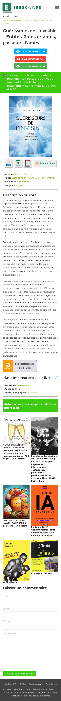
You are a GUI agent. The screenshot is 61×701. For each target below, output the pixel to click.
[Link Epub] (18, 163)
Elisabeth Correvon (23, 174)
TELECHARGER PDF (33, 58)
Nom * (6, 596)
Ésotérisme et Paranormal (25, 177)
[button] (30, 378)
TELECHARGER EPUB (33, 66)
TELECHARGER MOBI (33, 51)
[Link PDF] (28, 163)
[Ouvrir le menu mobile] (57, 7)
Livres (15, 16)
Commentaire (11, 633)
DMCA (22, 684)
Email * (6, 608)
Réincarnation (47, 177)
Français (18, 185)
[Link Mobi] (8, 163)
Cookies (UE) (10, 684)
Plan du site (51, 684)
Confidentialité (36, 684)
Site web (7, 621)
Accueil (6, 16)
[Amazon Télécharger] (20, 366)
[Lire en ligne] (45, 163)
